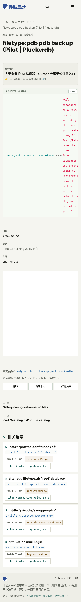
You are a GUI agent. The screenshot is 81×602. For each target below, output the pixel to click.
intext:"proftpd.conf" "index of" (32, 447)
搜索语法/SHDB (21, 22)
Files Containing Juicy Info (20, 249)
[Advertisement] (40, 313)
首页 (5, 22)
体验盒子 (19, 596)
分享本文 (40, 386)
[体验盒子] (14, 6)
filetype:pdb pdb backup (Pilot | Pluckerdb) (44, 371)
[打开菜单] (72, 6)
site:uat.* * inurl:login (25, 542)
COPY (72, 91)
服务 (76, 578)
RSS (69, 578)
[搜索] (47, 6)
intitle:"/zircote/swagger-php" (32, 510)
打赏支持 (66, 386)
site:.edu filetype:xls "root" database (37, 478)
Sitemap (60, 578)
